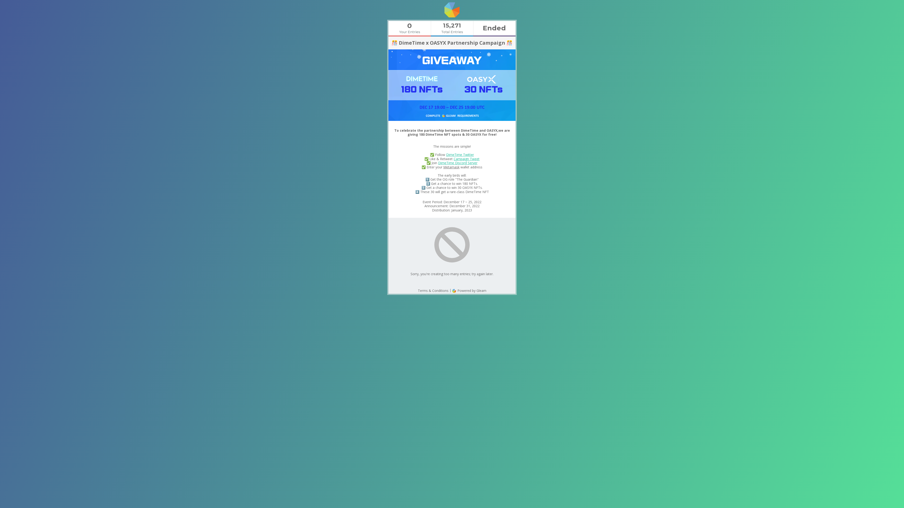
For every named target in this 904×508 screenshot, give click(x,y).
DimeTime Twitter (460, 154)
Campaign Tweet (467, 159)
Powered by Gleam (471, 290)
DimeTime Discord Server (457, 163)
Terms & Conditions (433, 290)
